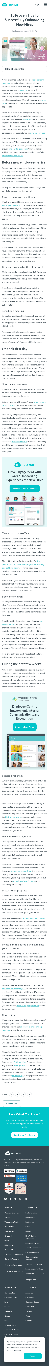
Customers (30, 1297)
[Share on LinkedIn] (17, 1094)
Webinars (8, 1311)
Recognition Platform (34, 1264)
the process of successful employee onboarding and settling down (23, 564)
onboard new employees (14, 988)
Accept (32, 1356)
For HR (28, 1231)
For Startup (30, 1222)
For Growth (30, 1217)
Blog (6, 1302)
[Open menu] (45, 4)
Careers (29, 1320)
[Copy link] (29, 1094)
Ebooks (7, 1307)
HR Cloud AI (9, 1245)
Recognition (19, 1065)
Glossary (8, 1316)
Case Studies (10, 1293)
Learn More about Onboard (25, 488)
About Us (29, 1293)
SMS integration (13, 817)
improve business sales (34, 918)
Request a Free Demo (25, 727)
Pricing (7, 1217)
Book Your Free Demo (24, 1135)
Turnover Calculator (12, 1330)
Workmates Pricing (12, 1222)
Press (28, 1316)
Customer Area (11, 1297)
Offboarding (20, 1062)
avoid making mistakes (24, 881)
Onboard (8, 1236)
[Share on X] (11, 1094)
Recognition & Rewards (14, 1254)
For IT (28, 1227)
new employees (37, 133)
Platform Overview (12, 1213)
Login (36, 4)
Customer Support (33, 1302)
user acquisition (19, 441)
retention (27, 119)
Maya (7, 1240)
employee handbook (12, 205)
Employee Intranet (33, 1243)
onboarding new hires (12, 155)
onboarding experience (28, 1005)
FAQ (6, 1320)
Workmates (9, 1231)
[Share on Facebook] (23, 1094)
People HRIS (9, 1227)
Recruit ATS (9, 1250)
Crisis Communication (34, 1248)
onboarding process (18, 149)
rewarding (22, 90)
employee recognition (21, 871)
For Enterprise (31, 1213)
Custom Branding (32, 1252)
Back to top (11, 1103)
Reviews (29, 1311)
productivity (17, 1075)
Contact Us (30, 1307)
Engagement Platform (34, 1269)
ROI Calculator (10, 1325)
